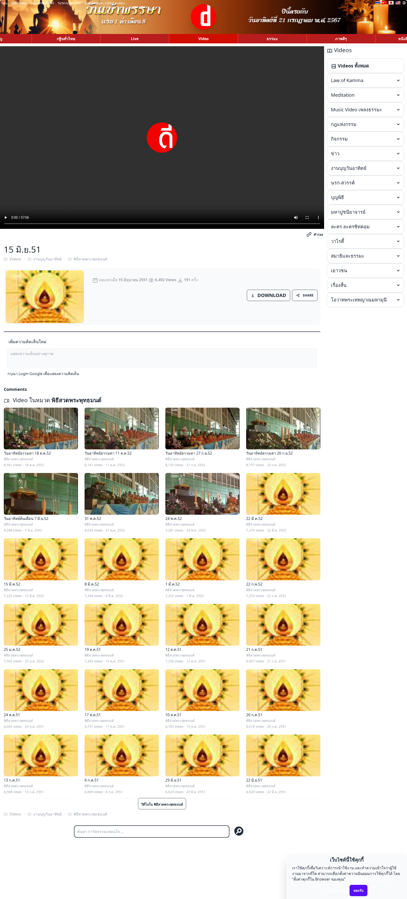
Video (203, 38)
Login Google (30, 373)
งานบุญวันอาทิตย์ (47, 259)
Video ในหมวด (56, 400)
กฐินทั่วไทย (66, 38)
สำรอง (318, 234)
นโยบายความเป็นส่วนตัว (366, 879)
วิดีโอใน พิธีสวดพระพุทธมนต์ (162, 804)
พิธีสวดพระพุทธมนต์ (90, 259)
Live (134, 38)
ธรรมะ (272, 38)
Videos (15, 259)
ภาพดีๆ (341, 38)
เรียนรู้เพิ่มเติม (337, 890)
